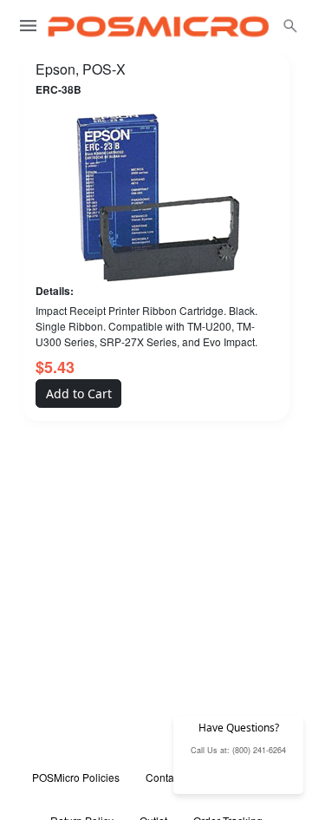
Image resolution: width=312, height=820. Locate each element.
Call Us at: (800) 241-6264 (238, 750)
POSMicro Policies (76, 777)
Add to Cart (79, 393)
